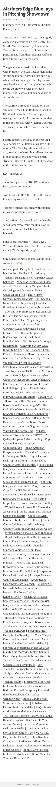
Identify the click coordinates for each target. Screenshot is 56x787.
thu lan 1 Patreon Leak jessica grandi (24, 316)
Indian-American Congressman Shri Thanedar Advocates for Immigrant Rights (26, 452)
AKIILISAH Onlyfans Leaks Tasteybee (27, 375)
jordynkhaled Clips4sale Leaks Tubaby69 (28, 532)
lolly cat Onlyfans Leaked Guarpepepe (27, 673)
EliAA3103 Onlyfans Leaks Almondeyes (25, 413)
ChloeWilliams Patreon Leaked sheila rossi (27, 613)
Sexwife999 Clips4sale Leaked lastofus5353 (28, 367)
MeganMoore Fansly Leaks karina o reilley (27, 503)
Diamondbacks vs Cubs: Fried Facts (23, 499)
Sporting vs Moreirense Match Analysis (28, 311)
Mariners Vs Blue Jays (13, 19)
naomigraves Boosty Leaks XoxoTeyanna (26, 554)
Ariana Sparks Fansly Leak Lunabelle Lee (26, 269)
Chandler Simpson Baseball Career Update (28, 528)
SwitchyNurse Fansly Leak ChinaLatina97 (27, 494)
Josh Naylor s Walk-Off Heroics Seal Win (29, 371)
